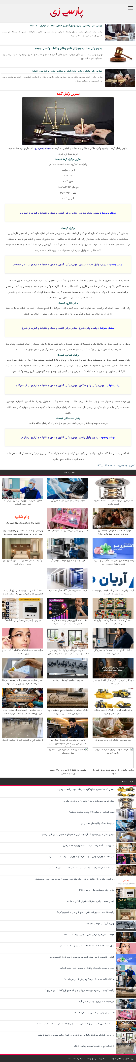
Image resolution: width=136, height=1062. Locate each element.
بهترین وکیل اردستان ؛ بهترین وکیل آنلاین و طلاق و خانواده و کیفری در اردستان (66, 25)
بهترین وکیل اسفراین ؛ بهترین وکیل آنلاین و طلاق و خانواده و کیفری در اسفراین (59, 213)
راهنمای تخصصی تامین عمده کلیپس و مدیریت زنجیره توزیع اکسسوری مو (113, 562)
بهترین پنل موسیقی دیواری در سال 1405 (23, 620)
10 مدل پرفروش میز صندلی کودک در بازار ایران (68, 530)
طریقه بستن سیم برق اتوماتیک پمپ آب (68, 560)
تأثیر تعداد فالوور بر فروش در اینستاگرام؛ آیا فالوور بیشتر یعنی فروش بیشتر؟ (68, 622)
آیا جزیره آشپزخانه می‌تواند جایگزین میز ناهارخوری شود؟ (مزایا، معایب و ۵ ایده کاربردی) (68, 652)
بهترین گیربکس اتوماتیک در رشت (68, 680)
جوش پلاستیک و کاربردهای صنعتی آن (68, 500)
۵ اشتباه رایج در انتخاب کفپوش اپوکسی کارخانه (22, 740)
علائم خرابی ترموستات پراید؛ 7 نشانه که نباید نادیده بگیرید (113, 502)
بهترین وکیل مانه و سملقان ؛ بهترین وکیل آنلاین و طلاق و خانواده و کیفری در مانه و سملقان (59, 265)
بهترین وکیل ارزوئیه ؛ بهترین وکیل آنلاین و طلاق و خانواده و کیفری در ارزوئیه (67, 71)
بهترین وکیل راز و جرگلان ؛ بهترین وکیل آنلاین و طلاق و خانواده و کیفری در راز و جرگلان (60, 386)
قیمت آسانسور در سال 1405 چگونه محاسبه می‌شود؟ (68, 592)
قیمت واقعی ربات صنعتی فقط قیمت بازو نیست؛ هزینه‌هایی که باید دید (113, 592)
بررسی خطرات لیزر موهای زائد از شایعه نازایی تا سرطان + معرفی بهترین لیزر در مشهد (22, 681)
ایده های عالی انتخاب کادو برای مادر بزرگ (113, 740)
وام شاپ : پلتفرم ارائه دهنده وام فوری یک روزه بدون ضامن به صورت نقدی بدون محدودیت (23, 532)
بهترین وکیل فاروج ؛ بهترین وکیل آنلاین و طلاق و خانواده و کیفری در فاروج (60, 328)
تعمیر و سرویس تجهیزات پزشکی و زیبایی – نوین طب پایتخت (23, 502)
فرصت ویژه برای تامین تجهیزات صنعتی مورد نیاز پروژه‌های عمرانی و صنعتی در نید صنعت (22, 711)
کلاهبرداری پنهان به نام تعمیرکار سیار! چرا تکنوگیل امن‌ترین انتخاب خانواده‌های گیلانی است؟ (68, 743)
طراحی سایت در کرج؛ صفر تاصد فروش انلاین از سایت (113, 771)
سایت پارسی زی (42, 148)
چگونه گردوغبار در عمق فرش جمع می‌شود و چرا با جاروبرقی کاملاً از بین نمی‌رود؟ (68, 711)
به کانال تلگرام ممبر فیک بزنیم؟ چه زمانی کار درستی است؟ (113, 652)
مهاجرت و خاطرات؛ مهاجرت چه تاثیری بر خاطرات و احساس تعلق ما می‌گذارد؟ (113, 532)
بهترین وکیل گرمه (68, 93)
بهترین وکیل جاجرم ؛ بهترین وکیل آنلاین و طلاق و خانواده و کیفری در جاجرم (59, 437)
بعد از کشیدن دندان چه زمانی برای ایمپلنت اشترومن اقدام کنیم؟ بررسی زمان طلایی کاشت (23, 592)
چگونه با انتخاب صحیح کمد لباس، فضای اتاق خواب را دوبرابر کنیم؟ (22, 562)
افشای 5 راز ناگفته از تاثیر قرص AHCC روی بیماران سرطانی (68, 771)
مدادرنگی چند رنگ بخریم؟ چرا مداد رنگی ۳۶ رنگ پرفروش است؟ (113, 622)
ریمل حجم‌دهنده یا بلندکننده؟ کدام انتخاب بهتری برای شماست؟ (22, 652)
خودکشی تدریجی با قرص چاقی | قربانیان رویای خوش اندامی (113, 681)
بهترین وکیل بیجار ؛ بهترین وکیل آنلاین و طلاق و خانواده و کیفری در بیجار (68, 48)
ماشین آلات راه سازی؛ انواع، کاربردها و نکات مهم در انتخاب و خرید (113, 711)
